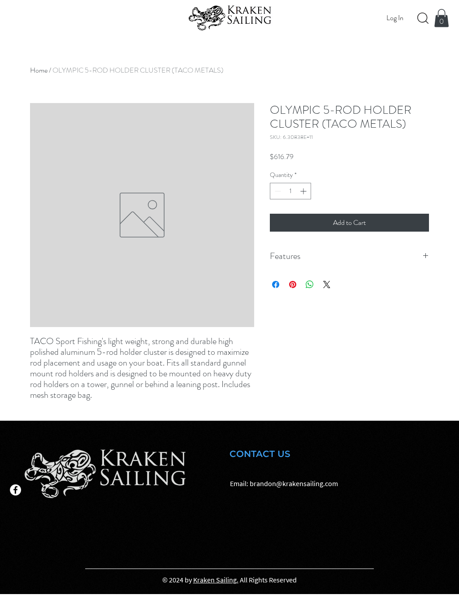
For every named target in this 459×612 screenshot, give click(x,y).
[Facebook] (15, 490)
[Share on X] (326, 284)
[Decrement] (276, 191)
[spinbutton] (290, 191)
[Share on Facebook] (275, 284)
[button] (441, 18)
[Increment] (304, 191)
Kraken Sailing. (215, 579)
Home (39, 70)
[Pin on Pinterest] (292, 284)
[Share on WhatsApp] (309, 284)
